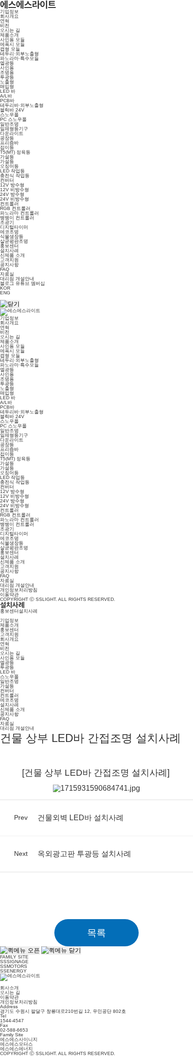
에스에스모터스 (16, 1044)
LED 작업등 (12, 170)
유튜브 (22, 283)
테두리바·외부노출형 (22, 105)
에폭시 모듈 (12, 44)
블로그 (7, 283)
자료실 (7, 274)
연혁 (4, 20)
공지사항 (9, 264)
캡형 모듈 (10, 49)
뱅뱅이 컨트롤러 (17, 217)
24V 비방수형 (14, 199)
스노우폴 (9, 114)
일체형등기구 (14, 128)
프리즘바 (9, 142)
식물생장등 (11, 236)
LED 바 (7, 91)
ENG (5, 292)
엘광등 (7, 63)
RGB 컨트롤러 (15, 208)
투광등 (7, 77)
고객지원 (9, 259)
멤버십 (38, 283)
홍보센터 (9, 245)
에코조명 (9, 231)
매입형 (7, 86)
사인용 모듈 (12, 39)
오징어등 (9, 166)
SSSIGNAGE (14, 961)
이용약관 (9, 594)
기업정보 (9, 11)
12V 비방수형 (14, 189)
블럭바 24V (12, 109)
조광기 (7, 222)
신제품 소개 (12, 255)
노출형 (7, 81)
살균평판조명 (14, 241)
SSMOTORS (13, 966)
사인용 (7, 67)
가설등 (7, 156)
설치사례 (9, 250)
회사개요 (9, 16)
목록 (96, 933)
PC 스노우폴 (13, 119)
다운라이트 (11, 133)
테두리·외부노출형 (19, 53)
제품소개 (9, 34)
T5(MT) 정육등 (15, 152)
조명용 (7, 72)
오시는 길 (10, 30)
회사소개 (9, 987)
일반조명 (9, 124)
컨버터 (7, 180)
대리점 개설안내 (17, 278)
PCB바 (7, 100)
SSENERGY (13, 971)
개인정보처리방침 (18, 589)
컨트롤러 (9, 203)
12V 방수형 (12, 184)
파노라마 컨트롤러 (19, 213)
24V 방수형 (12, 194)
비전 (4, 25)
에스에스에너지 (16, 1048)
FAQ (4, 269)
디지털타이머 (14, 227)
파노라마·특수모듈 (19, 58)
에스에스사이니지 (18, 1039)
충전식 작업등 (15, 175)
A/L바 (6, 95)
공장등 (7, 138)
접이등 (7, 147)
